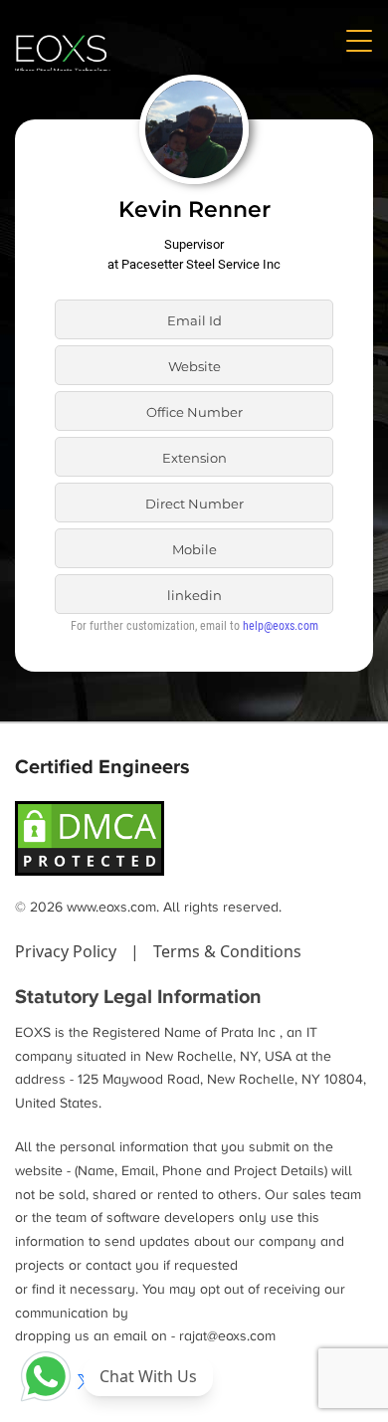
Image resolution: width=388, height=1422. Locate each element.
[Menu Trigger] (358, 40)
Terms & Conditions (227, 951)
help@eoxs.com (280, 626)
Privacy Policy (67, 951)
